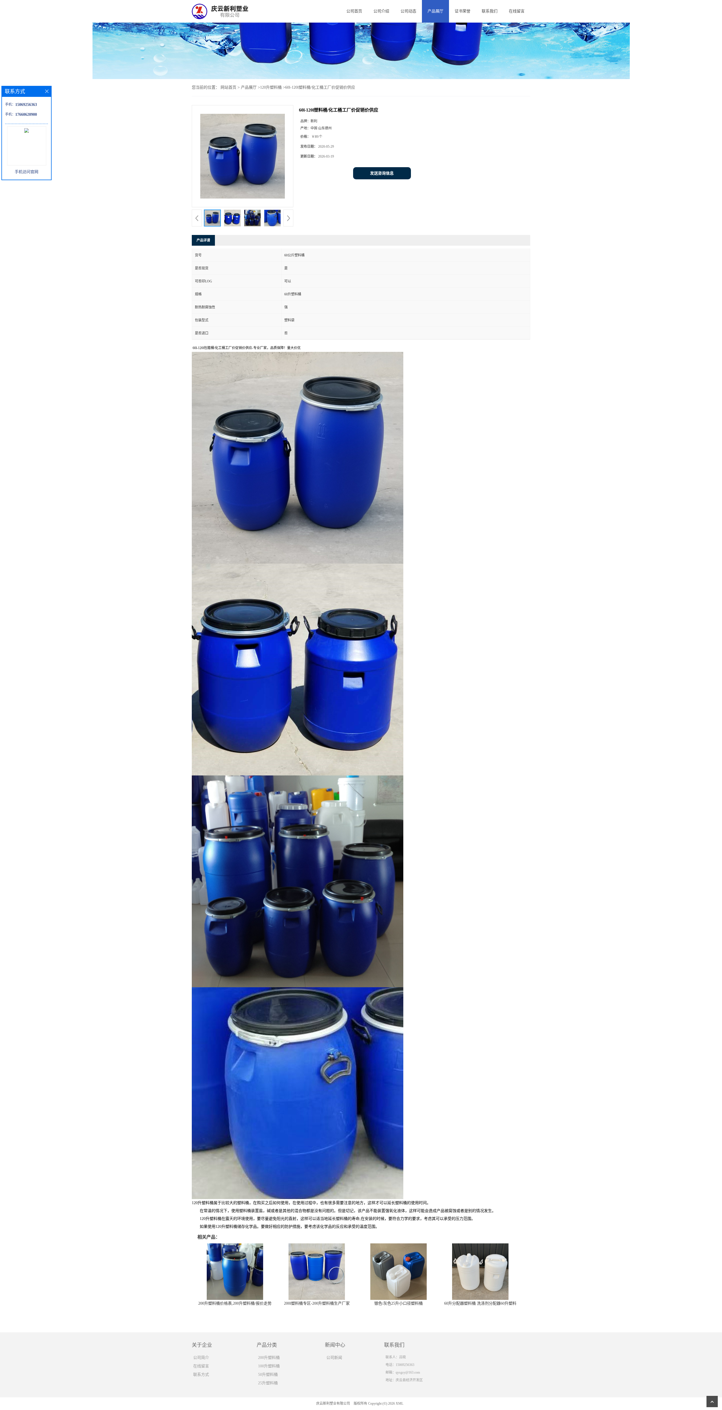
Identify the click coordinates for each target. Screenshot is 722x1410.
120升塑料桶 (271, 87)
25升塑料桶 (268, 1383)
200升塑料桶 (269, 1357)
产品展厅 (435, 11)
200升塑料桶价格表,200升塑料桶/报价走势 (235, 1303)
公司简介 (201, 1357)
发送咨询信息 (382, 173)
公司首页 (354, 11)
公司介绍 (381, 11)
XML (399, 1403)
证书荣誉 (462, 11)
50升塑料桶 (268, 1374)
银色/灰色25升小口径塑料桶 (398, 1303)
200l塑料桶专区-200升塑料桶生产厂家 (317, 1303)
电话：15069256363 (400, 1365)
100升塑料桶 (269, 1366)
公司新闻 (334, 1357)
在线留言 (517, 11)
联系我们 (490, 11)
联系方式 (201, 1374)
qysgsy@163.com (408, 1372)
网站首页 (228, 87)
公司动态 (408, 11)
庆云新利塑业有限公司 (333, 1403)
